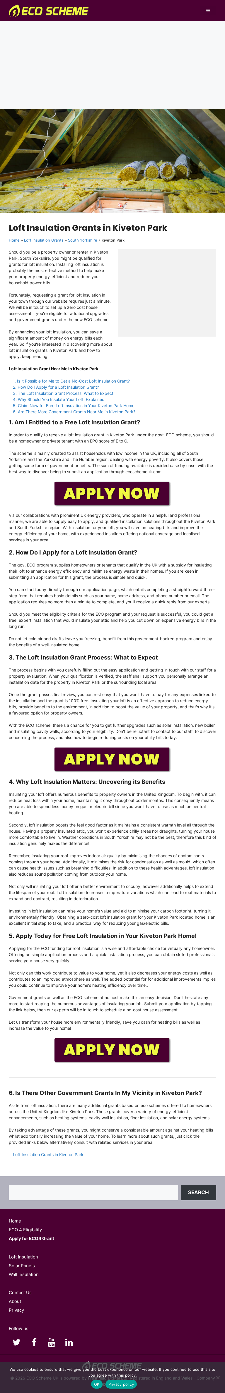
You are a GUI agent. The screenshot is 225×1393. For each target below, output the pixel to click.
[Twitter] (16, 1343)
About (15, 1301)
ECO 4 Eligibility (25, 1229)
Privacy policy (121, 1384)
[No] (218, 1377)
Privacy (16, 1310)
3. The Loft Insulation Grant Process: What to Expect (63, 393)
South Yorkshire (82, 240)
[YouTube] (51, 1343)
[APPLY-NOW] (112, 505)
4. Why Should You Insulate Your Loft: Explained (59, 399)
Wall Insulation (24, 1274)
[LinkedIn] (69, 1343)
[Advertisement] (112, 65)
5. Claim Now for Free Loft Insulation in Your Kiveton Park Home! (74, 405)
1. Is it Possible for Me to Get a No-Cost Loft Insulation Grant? (71, 380)
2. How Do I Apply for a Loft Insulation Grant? (56, 387)
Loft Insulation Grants (44, 240)
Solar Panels (22, 1265)
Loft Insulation (23, 1257)
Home (14, 240)
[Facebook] (34, 1343)
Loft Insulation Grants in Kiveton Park (48, 1154)
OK (97, 1384)
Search (198, 1192)
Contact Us (20, 1292)
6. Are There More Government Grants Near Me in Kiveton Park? (74, 411)
